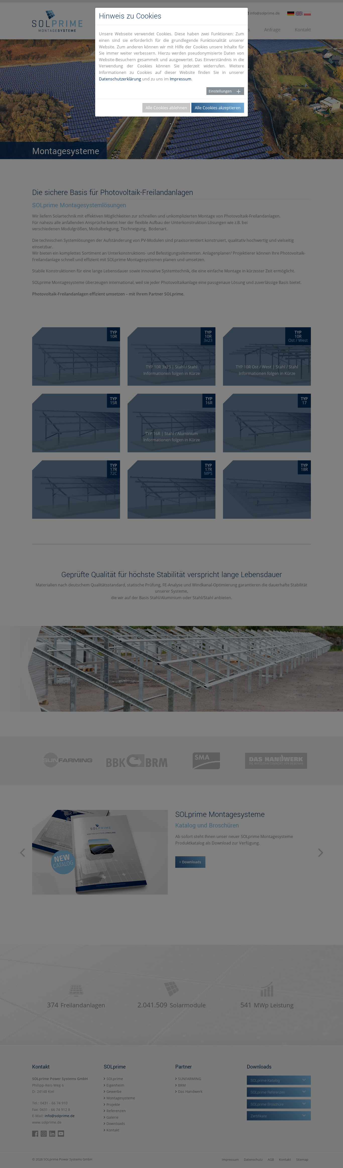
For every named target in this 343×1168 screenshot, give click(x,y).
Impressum (180, 79)
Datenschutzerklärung (120, 79)
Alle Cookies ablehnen (166, 108)
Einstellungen (220, 91)
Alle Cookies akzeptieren (218, 108)
